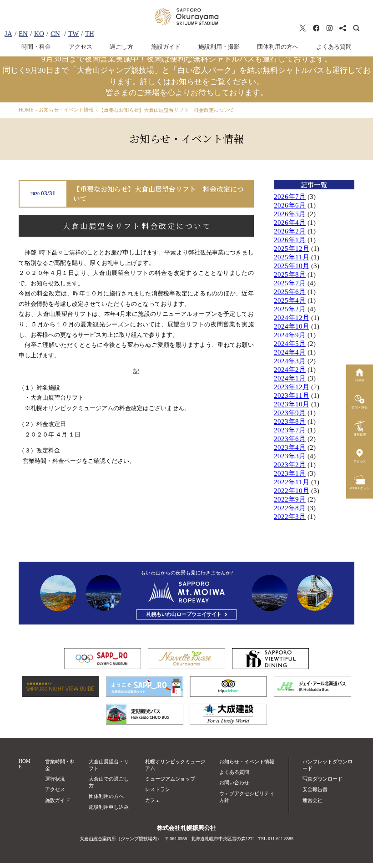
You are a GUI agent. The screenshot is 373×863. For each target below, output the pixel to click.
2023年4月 (290, 447)
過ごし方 (121, 47)
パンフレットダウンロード (327, 765)
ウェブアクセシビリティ (246, 797)
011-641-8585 (280, 838)
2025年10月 (291, 265)
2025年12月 (291, 248)
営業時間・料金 (60, 765)
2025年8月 (290, 274)
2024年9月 (290, 335)
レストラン (157, 789)
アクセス (80, 47)
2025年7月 (290, 283)
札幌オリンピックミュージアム (175, 765)
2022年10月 (291, 490)
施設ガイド (166, 47)
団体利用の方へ (277, 47)
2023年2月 (290, 464)
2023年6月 (290, 438)
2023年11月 (291, 395)
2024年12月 (291, 317)
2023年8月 (290, 421)
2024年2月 (290, 369)
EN (23, 33)
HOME (24, 763)
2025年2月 (290, 309)
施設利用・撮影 (219, 47)
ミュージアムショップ (170, 779)
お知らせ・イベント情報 (246, 761)
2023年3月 (290, 456)
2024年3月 (290, 361)
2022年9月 (290, 499)
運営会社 (312, 800)
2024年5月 (290, 343)
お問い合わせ (234, 782)
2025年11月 (291, 257)
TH (89, 33)
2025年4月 (290, 300)
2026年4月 (290, 222)
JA (8, 33)
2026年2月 (290, 231)
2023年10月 (291, 404)
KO (39, 33)
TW (73, 33)
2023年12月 (291, 387)
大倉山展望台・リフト (109, 765)
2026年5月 (290, 214)
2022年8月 (290, 508)
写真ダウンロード (322, 779)
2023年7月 (290, 430)
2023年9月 (290, 412)
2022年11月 (291, 482)
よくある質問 (334, 47)
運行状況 (55, 779)
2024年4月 (290, 352)
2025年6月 (290, 291)
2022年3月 (290, 516)
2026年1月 (290, 240)
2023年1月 (290, 473)
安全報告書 (315, 789)
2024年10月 (291, 326)
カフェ (152, 800)
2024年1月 (290, 378)
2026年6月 (290, 205)
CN (55, 33)
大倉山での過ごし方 (109, 782)
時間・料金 (36, 47)
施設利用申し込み (109, 807)
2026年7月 (290, 196)
